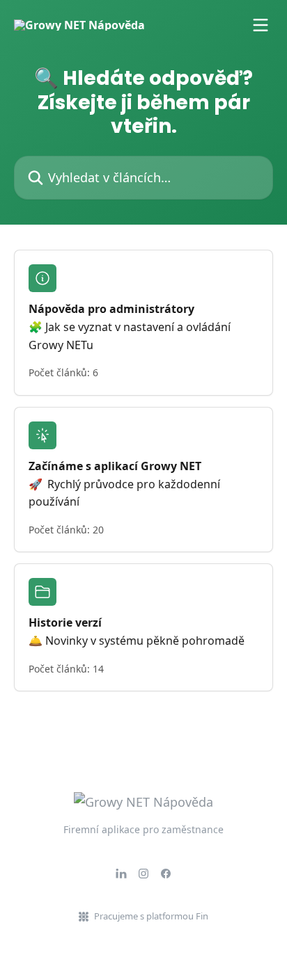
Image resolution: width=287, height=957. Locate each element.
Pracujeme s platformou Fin (151, 916)
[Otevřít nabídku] (260, 25)
